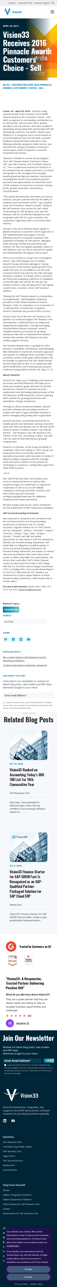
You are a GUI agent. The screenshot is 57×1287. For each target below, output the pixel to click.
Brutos (6, 1190)
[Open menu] (52, 12)
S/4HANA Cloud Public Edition (17, 1146)
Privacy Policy (21, 1284)
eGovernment (10, 1170)
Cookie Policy (13, 1246)
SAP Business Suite (12, 1142)
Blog (6, 84)
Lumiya (6, 1209)
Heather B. (23, 1023)
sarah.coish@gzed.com (29, 589)
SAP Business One (12, 1151)
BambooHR (9, 1165)
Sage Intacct (9, 1156)
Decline (28, 1277)
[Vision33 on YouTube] (13, 1121)
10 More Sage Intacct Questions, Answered (25, 665)
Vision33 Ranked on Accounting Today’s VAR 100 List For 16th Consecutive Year (27, 777)
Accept (28, 1269)
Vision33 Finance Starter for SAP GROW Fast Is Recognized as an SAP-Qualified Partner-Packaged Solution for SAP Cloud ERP (27, 884)
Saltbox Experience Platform (17, 1199)
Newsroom (11, 609)
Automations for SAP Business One (20, 1213)
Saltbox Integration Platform (17, 1195)
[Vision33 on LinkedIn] (5, 1121)
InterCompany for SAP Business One (21, 1204)
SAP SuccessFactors (13, 1160)
